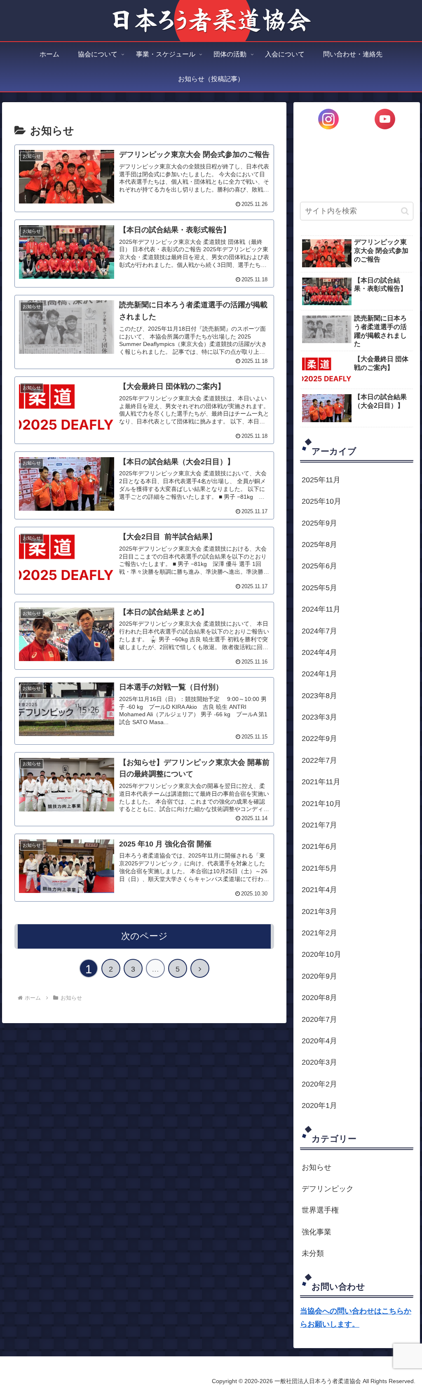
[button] (405, 211)
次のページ (144, 936)
